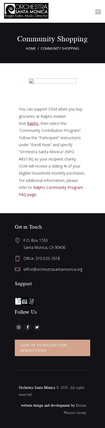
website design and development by (48, 405)
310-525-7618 (48, 258)
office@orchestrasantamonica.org (52, 269)
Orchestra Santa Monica (37, 387)
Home (31, 48)
